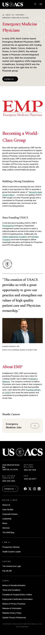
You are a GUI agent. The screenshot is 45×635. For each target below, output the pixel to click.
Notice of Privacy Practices (13, 604)
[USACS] (12, 4)
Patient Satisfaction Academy (14, 237)
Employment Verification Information (17, 599)
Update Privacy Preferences (14, 617)
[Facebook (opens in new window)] (25, 488)
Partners (20, 15)
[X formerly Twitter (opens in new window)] (29, 488)
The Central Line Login (11, 566)
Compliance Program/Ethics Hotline (17, 594)
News (4, 523)
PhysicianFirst (8, 226)
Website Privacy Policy (11, 613)
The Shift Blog (8, 532)
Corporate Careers (10, 514)
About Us (10, 15)
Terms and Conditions (11, 590)
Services (6, 528)
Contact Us (10, 79)
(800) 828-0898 (8, 481)
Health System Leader (11, 551)
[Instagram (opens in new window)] (34, 488)
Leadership (6, 519)
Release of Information (11, 608)
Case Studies (7, 509)
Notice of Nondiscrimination (14, 585)
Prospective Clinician (11, 547)
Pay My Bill (7, 571)
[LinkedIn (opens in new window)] (39, 488)
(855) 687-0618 (30, 470)
